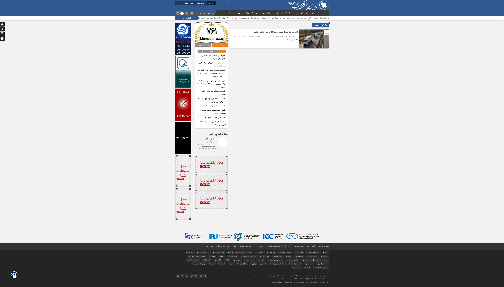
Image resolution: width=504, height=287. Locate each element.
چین (232, 264)
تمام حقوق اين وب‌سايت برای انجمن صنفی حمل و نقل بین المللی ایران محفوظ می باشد (300, 282)
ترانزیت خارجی (312, 256)
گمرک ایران (297, 267)
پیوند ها (255, 12)
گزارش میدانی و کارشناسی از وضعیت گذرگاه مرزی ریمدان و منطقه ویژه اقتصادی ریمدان (211, 83)
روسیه (222, 256)
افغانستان (260, 252)
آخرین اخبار (310, 246)
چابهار (254, 264)
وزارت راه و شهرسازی (278, 264)
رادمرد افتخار (234, 256)
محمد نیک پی (322, 264)
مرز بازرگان (309, 264)
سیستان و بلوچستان (275, 260)
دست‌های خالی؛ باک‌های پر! (215, 117)
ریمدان (212, 256)
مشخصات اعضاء (274, 246)
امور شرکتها (279, 12)
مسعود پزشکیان (296, 264)
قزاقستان (218, 260)
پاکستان (263, 264)
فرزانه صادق (250, 260)
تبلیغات (246, 12)
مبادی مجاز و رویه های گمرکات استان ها (221, 246)
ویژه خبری (299, 246)
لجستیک (207, 260)
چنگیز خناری (243, 264)
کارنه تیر (222, 264)
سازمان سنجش (293, 260)
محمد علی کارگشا (193, 260)
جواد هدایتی (278, 256)
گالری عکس (310, 12)
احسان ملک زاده (285, 252)
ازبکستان (272, 252)
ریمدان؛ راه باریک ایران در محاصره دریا (286, 18)
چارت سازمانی (259, 246)
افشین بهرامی (210, 138)
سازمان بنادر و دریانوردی (197, 256)
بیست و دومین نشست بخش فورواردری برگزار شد (323, 18)
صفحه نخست (322, 12)
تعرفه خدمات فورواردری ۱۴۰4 (214, 106)
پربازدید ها (220, 44)
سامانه (229, 12)
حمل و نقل (265, 256)
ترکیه (289, 256)
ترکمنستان (299, 256)
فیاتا (227, 260)
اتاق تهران (299, 252)
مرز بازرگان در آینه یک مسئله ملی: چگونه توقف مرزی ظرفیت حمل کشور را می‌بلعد (239, 18)
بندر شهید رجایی (204, 252)
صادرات (261, 260)
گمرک (308, 267)
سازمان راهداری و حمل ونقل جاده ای (315, 260)
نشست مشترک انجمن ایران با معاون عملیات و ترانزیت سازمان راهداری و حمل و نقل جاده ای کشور (211, 73)
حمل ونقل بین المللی (249, 256)
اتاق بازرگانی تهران (313, 252)
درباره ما (238, 12)
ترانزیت (325, 256)
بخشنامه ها (289, 12)
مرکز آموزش (266, 12)
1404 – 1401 (287, 246)
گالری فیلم (299, 12)
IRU (326, 252)
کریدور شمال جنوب (321, 267)
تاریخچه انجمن (245, 246)
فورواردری (237, 260)
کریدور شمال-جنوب (199, 264)
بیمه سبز (190, 252)
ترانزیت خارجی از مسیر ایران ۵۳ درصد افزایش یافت (276, 32)
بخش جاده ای (219, 252)
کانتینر (213, 264)
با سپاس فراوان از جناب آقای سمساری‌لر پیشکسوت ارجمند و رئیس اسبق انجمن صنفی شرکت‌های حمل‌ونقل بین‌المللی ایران (207, 146)
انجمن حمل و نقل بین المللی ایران (241, 252)
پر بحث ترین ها (203, 44)
